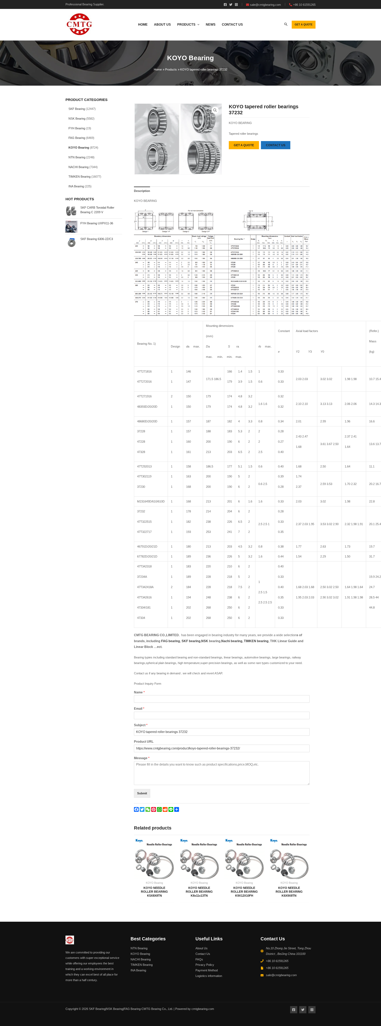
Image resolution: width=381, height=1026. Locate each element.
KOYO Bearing (78, 147)
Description (142, 191)
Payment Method (206, 970)
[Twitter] (230, 4)
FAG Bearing (76, 137)
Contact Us (202, 953)
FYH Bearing (76, 128)
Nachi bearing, (232, 641)
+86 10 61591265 (277, 961)
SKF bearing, (191, 641)
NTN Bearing (76, 157)
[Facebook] (225, 4)
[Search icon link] (286, 25)
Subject (140, 725)
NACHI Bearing (78, 167)
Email (139, 708)
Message (141, 758)
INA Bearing (76, 186)
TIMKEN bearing (256, 641)
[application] (197, 25)
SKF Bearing (76, 108)
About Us (201, 948)
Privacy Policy (204, 964)
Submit (142, 793)
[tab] (142, 191)
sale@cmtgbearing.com (281, 975)
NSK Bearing (76, 118)
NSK (205, 641)
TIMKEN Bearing (79, 176)
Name (139, 692)
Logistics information (208, 976)
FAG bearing (170, 641)
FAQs (199, 959)
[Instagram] (236, 4)
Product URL (144, 741)
